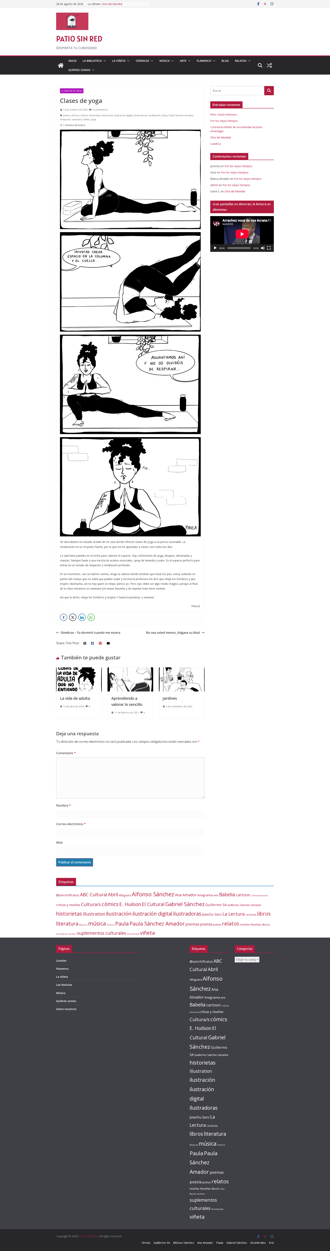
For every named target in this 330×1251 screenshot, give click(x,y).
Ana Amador (186, 894)
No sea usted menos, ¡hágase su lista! (173, 632)
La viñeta (118, 61)
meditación (154, 115)
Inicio (72, 61)
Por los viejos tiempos (224, 121)
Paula (164, 115)
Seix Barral (61, 933)
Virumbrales (133, 934)
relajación (65, 119)
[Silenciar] (263, 248)
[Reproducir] (215, 248)
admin (214, 185)
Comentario (66, 753)
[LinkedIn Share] (82, 617)
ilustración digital (123, 115)
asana (66, 115)
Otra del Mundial (220, 137)
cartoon (75, 115)
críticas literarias (259, 895)
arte (216, 895)
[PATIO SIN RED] (60, 65)
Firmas (146, 1242)
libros (264, 913)
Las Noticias (64, 985)
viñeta (86, 119)
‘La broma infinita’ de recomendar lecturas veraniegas (122, 6)
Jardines (170, 698)
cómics (84, 115)
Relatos (241, 61)
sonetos (72, 933)
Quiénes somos (79, 70)
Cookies (61, 960)
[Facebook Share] (63, 617)
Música (164, 61)
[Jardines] (182, 670)
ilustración (107, 115)
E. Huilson (130, 904)
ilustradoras (140, 115)
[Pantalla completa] (269, 248)
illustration (94, 914)
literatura (67, 923)
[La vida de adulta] (79, 670)
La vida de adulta (75, 698)
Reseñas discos (260, 924)
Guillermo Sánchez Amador (244, 905)
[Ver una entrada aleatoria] (269, 65)
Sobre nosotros (66, 1009)
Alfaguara (125, 895)
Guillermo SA (215, 904)
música (97, 923)
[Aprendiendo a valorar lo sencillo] (130, 670)
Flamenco (204, 61)
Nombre (63, 805)
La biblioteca (92, 61)
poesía (206, 924)
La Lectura (233, 914)
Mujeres (83, 924)
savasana (77, 119)
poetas (217, 924)
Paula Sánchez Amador (181, 115)
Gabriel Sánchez (185, 904)
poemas (192, 924)
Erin (271, 1242)
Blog (225, 61)
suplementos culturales (101, 933)
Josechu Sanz (212, 914)
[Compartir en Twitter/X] (72, 617)
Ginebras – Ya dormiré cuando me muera (90, 632)
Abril (113, 894)
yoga (93, 119)
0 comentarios (100, 109)
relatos (230, 923)
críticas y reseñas (68, 905)
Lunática (215, 144)
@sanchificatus (67, 895)
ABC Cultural (93, 894)
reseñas (245, 924)
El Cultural (153, 904)
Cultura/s (91, 904)
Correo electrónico (71, 824)
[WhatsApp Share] (91, 617)
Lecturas (250, 914)
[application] (242, 234)
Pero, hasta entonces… (224, 114)
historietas (95, 115)
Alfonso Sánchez (153, 894)
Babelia (227, 894)
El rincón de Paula (71, 90)
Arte (183, 61)
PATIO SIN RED (79, 39)
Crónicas (142, 61)
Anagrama (205, 895)
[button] (104, 60)
